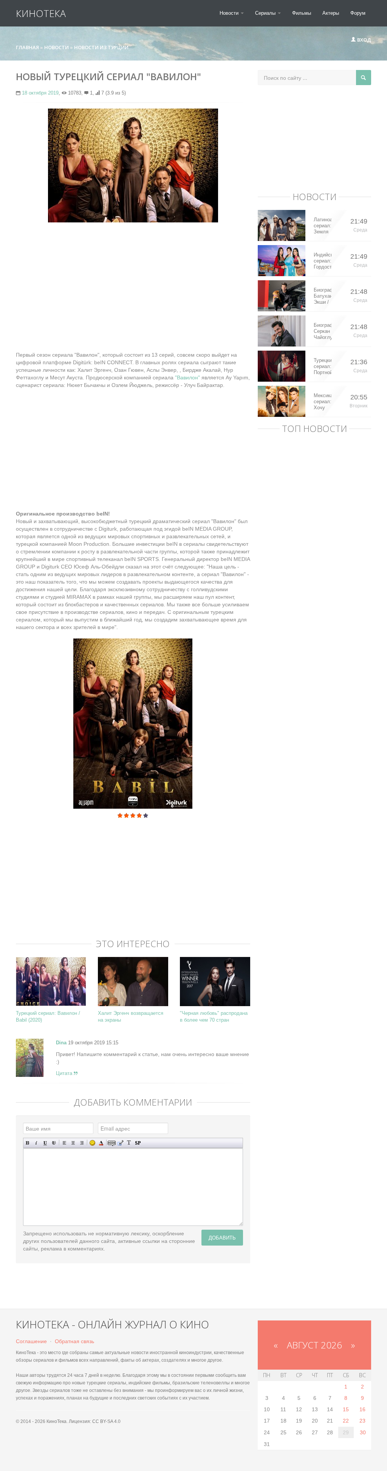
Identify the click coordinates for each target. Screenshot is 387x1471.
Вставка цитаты (120, 1143)
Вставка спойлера (137, 1143)
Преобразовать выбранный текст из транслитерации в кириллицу (129, 1143)
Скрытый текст (111, 1143)
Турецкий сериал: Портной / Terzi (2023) (322, 366)
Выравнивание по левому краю (64, 1143)
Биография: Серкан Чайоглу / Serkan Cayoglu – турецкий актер (322, 331)
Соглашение (31, 1341)
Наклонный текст (36, 1143)
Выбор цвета (101, 1143)
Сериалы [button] (266, 13)
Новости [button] (230, 13)
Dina (61, 1042)
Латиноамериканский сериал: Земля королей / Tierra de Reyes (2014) (322, 226)
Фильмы (301, 13)
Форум (357, 13)
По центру (73, 1143)
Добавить (222, 1237)
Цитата (65, 1073)
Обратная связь (74, 1341)
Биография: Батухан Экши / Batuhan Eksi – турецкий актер (322, 296)
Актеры (330, 13)
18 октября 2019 (40, 93)
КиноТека (41, 13)
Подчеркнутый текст (45, 1143)
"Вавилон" (188, 377)
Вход (363, 39)
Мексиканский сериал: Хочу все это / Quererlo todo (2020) (322, 402)
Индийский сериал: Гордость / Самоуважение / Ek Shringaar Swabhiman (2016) (322, 261)
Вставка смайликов (92, 1143)
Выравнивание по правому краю (81, 1143)
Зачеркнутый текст (54, 1143)
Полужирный (27, 1143)
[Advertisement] (133, 283)
